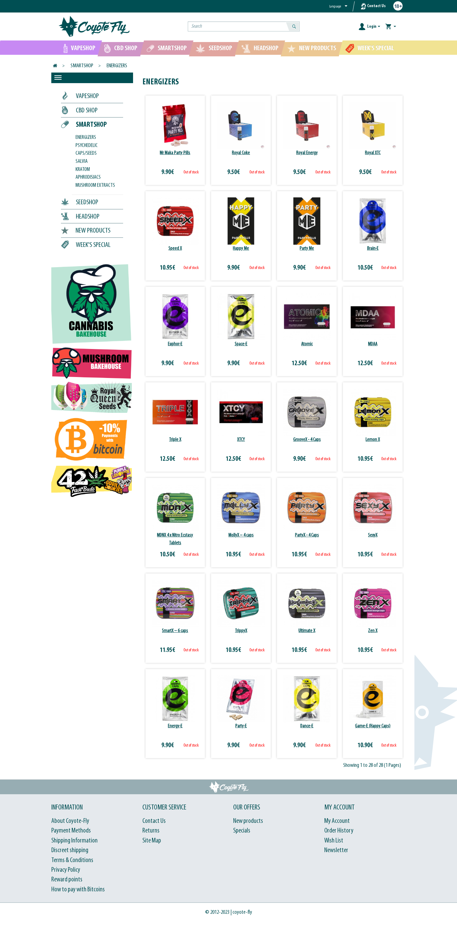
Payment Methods (71, 830)
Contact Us (376, 6)
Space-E (241, 344)
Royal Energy (307, 152)
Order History (338, 830)
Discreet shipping (69, 850)
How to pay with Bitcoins (78, 889)
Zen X (372, 630)
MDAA (372, 344)
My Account (337, 821)
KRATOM (83, 169)
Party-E (241, 726)
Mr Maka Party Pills (175, 152)
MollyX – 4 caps (241, 535)
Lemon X (373, 439)
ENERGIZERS (117, 66)
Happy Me (241, 248)
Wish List (333, 840)
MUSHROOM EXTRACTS (95, 185)
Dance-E (306, 726)
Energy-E (175, 726)
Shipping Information (74, 840)
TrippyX (241, 630)
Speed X (175, 248)
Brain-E (373, 248)
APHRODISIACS (88, 177)
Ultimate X (306, 630)
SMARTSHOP (82, 66)
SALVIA (82, 161)
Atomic (307, 344)
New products (248, 821)
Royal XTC (373, 152)
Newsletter (336, 850)
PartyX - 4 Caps (307, 535)
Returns (150, 830)
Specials (241, 830)
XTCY (241, 439)
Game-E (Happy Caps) (372, 726)
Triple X (175, 439)
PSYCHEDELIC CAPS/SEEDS (87, 150)
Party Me (307, 248)
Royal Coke (241, 152)
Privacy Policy (65, 870)
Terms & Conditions (72, 860)
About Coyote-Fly (70, 821)
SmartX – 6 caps (175, 630)
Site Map (151, 840)
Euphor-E (175, 344)
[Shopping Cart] (390, 26)
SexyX (372, 535)
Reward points (66, 879)
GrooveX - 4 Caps (307, 439)
